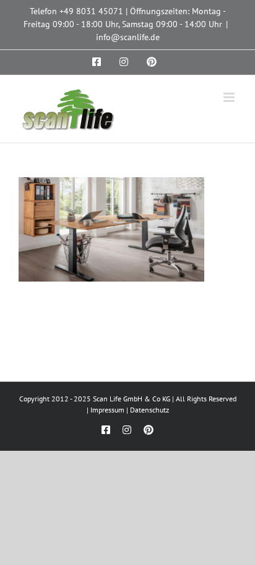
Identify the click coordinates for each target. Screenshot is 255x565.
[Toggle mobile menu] (229, 97)
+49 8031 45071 (91, 11)
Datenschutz (149, 409)
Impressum (107, 409)
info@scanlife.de (128, 37)
